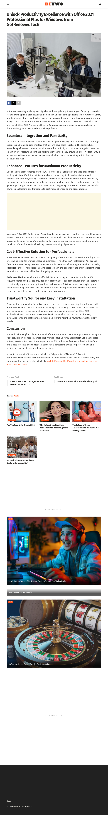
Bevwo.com (16, 806)
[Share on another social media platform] (18, 103)
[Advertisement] (54, 211)
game (11, 519)
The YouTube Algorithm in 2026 (21, 425)
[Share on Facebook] (9, 103)
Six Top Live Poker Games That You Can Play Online (29, 664)
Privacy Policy (26, 806)
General (12, 420)
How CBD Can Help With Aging (21, 592)
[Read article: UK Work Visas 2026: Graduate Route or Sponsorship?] (22, 447)
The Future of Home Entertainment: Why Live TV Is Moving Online (85, 428)
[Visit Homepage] (54, 4)
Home (9, 801)
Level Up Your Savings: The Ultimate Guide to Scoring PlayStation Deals (37, 581)
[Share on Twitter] (13, 103)
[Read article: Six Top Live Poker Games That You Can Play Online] (54, 634)
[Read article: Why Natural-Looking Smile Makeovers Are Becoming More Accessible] (55, 411)
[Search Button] (100, 4)
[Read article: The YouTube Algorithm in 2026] (22, 411)
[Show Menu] (8, 4)
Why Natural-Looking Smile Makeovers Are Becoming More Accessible (54, 428)
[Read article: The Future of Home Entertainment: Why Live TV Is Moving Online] (87, 411)
